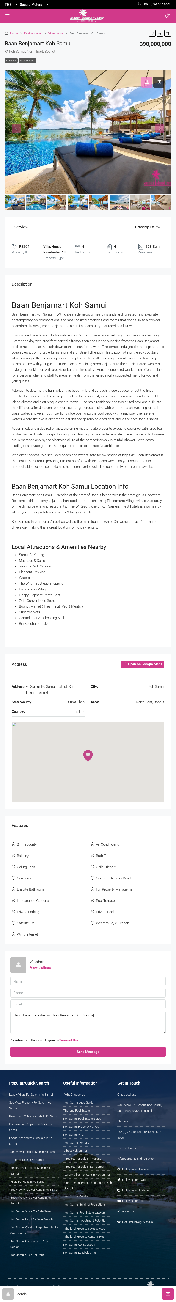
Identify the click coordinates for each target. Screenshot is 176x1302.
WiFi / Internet (27, 934)
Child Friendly (106, 867)
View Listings (40, 968)
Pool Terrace (105, 901)
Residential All (33, 33)
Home (14, 33)
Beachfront (27, 60)
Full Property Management (115, 889)
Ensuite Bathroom (30, 889)
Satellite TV (25, 923)
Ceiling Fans (26, 867)
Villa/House (55, 33)
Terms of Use (68, 1040)
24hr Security (27, 844)
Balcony (23, 856)
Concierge (24, 878)
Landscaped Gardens (33, 901)
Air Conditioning (107, 844)
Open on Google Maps (144, 664)
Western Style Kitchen (112, 923)
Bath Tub (102, 856)
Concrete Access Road (113, 878)
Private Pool (105, 912)
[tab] (146, 82)
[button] (152, 33)
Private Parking (28, 912)
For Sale (11, 60)
